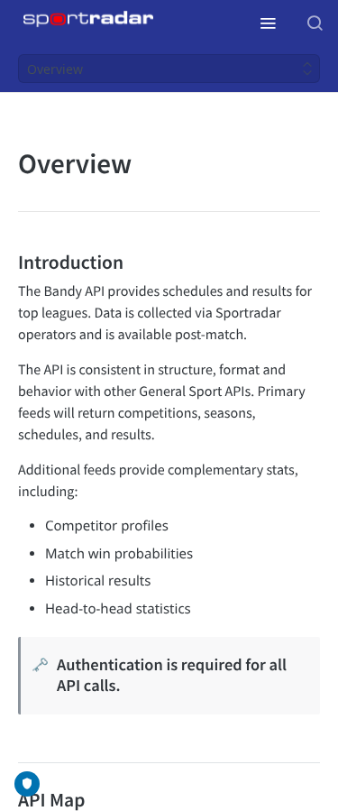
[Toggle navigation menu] (267, 22)
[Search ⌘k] (314, 22)
